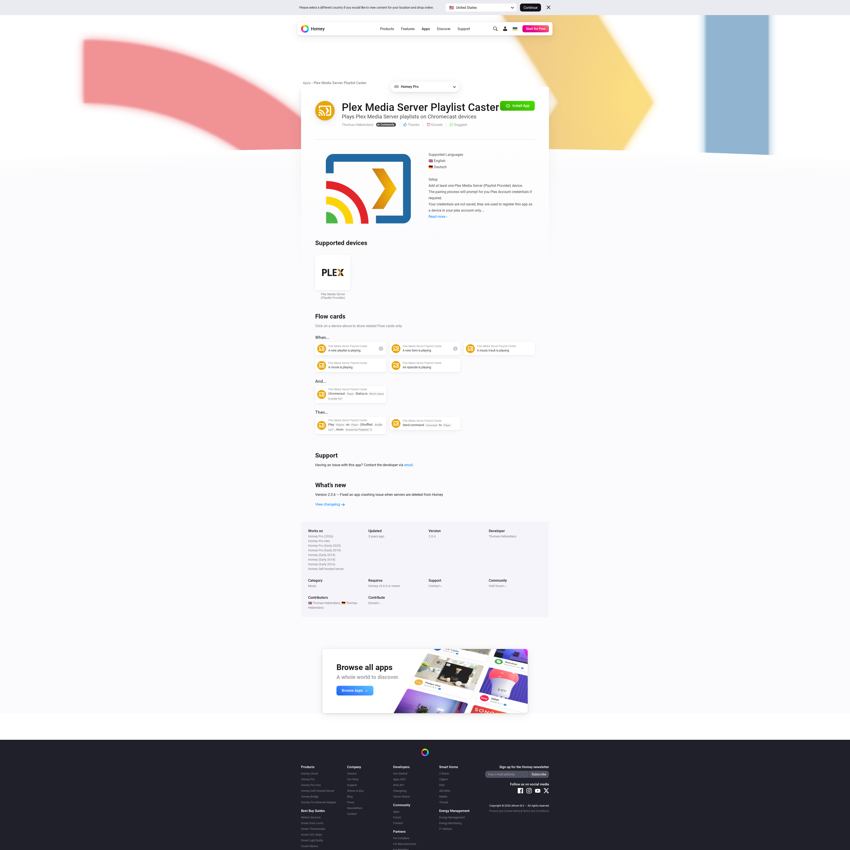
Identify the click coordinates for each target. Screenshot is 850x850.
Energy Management (452, 817)
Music (312, 586)
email (408, 465)
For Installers (401, 838)
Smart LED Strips (311, 834)
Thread (443, 802)
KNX (442, 785)
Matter (443, 796)
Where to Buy (355, 790)
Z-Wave (444, 773)
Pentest (398, 823)
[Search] (495, 29)
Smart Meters (309, 846)
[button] (481, 8)
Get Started (400, 773)
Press (350, 802)
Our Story (353, 779)
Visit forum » (497, 586)
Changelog (399, 790)
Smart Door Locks (312, 823)
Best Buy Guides (313, 811)
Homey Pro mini (311, 785)
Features (408, 29)
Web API (398, 785)
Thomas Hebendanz (502, 536)
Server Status (401, 796)
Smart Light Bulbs (312, 840)
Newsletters (354, 808)
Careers (352, 773)
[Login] (505, 29)
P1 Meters (445, 829)
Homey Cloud (309, 773)
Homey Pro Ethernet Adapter (318, 802)
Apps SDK (399, 779)
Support (464, 29)
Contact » (435, 586)
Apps (426, 29)
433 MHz (444, 790)
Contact (352, 813)
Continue (530, 8)
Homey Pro (308, 779)
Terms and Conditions (536, 811)
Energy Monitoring (450, 823)
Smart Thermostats (313, 829)
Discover (443, 29)
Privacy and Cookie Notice (505, 811)
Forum (397, 817)
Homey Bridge (310, 796)
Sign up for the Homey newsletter (524, 767)
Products (387, 29)
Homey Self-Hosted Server (317, 790)
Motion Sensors (311, 817)
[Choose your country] (515, 29)
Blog (350, 796)
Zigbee (443, 779)
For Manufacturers (404, 844)
